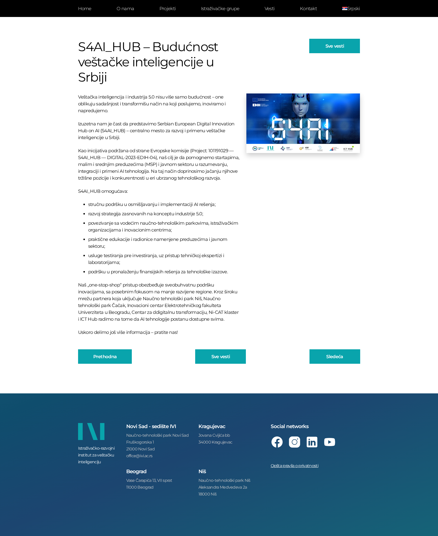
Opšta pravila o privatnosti (294, 465)
